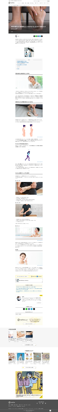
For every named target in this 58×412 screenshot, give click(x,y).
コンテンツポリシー (26, 408)
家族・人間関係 (10, 404)
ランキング (14, 406)
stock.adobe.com (45, 31)
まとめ (18, 68)
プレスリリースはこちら (14, 408)
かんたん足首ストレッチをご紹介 (22, 64)
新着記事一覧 (19, 406)
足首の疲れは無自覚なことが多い (22, 61)
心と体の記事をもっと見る (29, 344)
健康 (20, 314)
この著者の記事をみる (39, 302)
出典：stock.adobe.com (40, 117)
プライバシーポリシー (31, 408)
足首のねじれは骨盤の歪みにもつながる (23, 62)
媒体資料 (42, 408)
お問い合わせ (9, 408)
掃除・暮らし (16, 404)
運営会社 (40, 408)
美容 (16, 314)
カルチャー (10, 406)
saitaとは (23, 406)
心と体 (11, 5)
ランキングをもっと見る (29, 367)
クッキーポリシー (36, 408)
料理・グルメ (21, 404)
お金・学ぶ (25, 404)
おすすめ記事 (19, 408)
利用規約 (22, 408)
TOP (9, 5)
